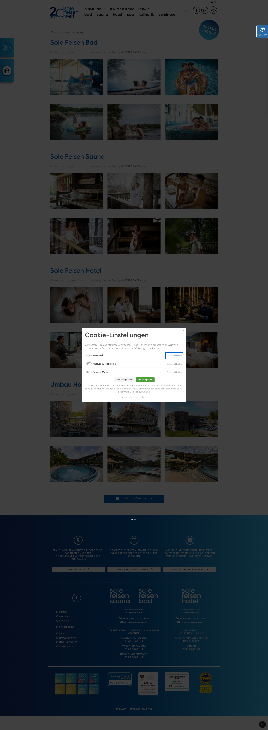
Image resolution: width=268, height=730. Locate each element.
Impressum (127, 397)
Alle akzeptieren (145, 379)
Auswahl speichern (124, 379)
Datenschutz (140, 397)
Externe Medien (101, 372)
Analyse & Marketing (104, 364)
